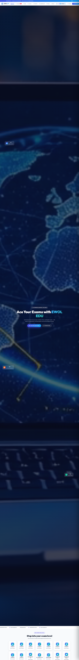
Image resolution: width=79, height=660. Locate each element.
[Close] (72, 1)
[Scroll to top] (76, 658)
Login (70, 3)
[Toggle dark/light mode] (57, 4)
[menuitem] (12, 4)
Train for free (47, 325)
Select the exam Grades (35, 325)
